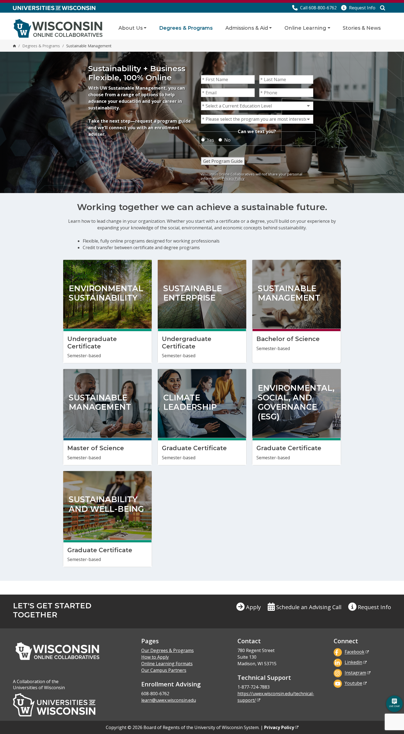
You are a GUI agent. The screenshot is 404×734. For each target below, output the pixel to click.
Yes (210, 140)
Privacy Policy (233, 178)
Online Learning (305, 28)
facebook (354, 652)
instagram (355, 673)
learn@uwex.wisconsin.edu (168, 700)
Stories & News (362, 28)
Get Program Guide (223, 161)
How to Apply (155, 657)
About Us (130, 28)
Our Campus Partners (163, 670)
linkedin (353, 662)
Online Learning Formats (167, 664)
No (227, 140)
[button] (358, 7)
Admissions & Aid (246, 28)
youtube (353, 683)
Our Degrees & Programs (167, 650)
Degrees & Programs (186, 28)
